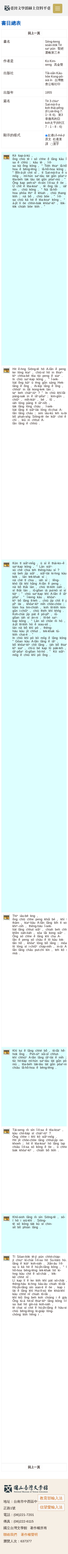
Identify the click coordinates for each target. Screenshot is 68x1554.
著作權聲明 (29, 1534)
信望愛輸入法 (51, 1507)
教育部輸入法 (51, 1498)
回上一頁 (34, 33)
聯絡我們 (10, 1534)
